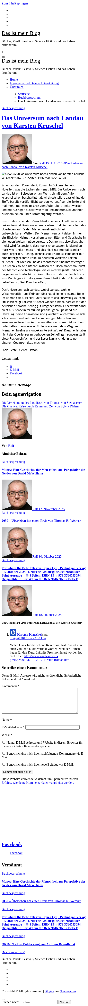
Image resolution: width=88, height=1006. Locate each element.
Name (7, 719)
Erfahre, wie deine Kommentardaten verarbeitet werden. (38, 782)
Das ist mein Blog (21, 33)
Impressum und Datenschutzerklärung (34, 83)
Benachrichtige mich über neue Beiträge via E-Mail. (40, 764)
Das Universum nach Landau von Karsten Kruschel (42, 121)
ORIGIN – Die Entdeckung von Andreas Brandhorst (38, 944)
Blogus (49, 991)
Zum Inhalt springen (15, 3)
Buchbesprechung (13, 108)
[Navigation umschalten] (3, 57)
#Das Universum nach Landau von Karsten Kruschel (43, 165)
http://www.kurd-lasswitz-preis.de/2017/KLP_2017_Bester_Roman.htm (39, 657)
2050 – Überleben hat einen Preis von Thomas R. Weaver (41, 520)
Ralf (42, 163)
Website (7, 734)
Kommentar (10, 686)
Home (14, 79)
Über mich (17, 87)
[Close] (3, 999)
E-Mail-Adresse (13, 727)
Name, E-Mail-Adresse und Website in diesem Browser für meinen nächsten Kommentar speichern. (42, 744)
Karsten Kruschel (29, 634)
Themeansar (68, 991)
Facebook (12, 844)
